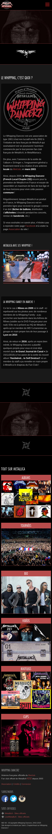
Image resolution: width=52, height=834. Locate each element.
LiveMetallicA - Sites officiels (17, 817)
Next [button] (49, 266)
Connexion (26, 784)
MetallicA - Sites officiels (15, 813)
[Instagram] (22, 798)
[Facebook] (4, 798)
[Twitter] (13, 798)
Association (14, 229)
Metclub (17, 169)
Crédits (16, 784)
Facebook (30, 226)
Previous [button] (2, 266)
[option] (26, 267)
